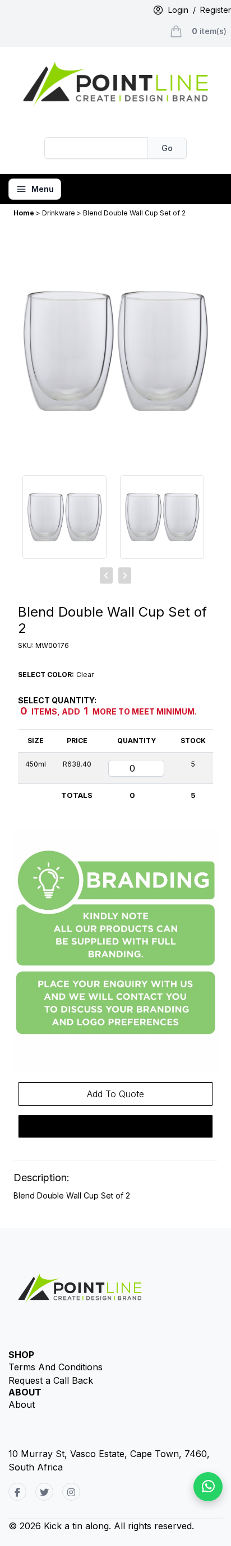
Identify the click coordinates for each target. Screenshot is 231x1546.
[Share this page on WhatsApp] (208, 1486)
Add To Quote (115, 1093)
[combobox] (96, 148)
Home (24, 213)
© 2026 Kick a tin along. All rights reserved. (101, 1525)
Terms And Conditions (55, 1367)
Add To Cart (115, 1126)
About (21, 1404)
